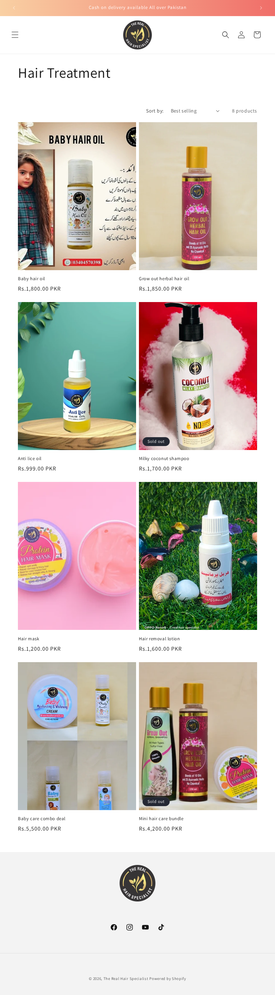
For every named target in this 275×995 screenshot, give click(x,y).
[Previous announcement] (14, 8)
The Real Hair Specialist (126, 978)
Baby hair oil (31, 279)
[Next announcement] (261, 8)
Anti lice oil (30, 458)
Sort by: (154, 110)
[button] (15, 35)
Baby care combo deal (42, 819)
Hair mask (28, 639)
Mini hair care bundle (161, 819)
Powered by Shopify (167, 978)
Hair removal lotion (159, 639)
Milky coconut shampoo (164, 458)
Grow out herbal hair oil (164, 279)
